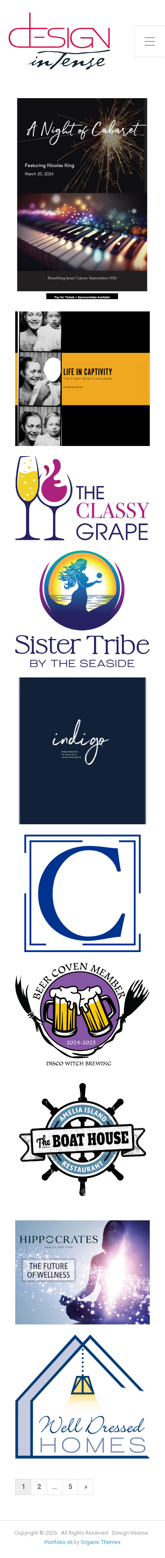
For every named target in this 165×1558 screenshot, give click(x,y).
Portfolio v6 (58, 1542)
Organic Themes (101, 1542)
